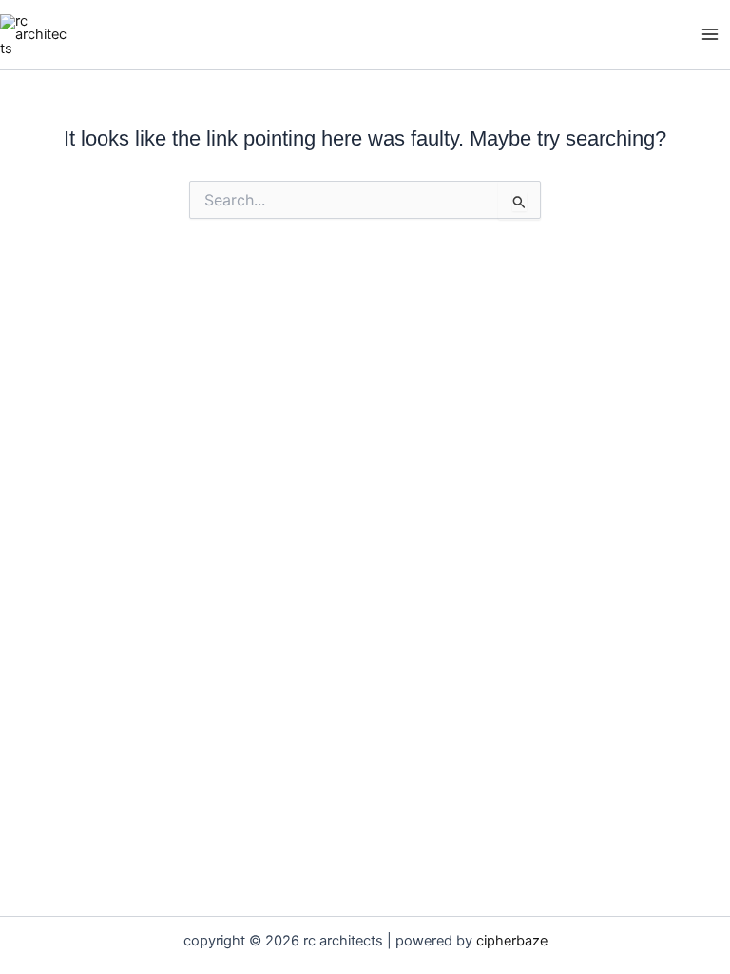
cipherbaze (512, 940)
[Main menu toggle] (710, 35)
